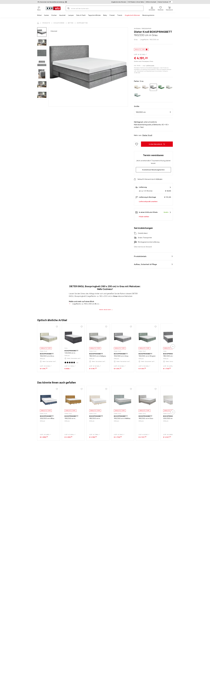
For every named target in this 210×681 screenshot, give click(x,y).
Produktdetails (140, 256)
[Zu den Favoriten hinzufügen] (136, 144)
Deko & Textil (80, 15)
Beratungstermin (148, 15)
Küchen (54, 15)
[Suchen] (68, 8)
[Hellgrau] (169, 87)
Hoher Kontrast (163, 2)
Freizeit (112, 15)
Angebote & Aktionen (132, 15)
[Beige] (137, 87)
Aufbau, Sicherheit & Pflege (145, 264)
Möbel (39, 15)
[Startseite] (38, 23)
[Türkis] (137, 95)
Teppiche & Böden (94, 15)
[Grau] (153, 87)
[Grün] (161, 87)
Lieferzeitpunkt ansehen (148, 201)
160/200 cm (141, 112)
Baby (105, 15)
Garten (46, 15)
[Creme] (145, 87)
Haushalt (62, 15)
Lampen (71, 15)
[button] (41, 32)
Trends (119, 15)
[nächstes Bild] (173, 346)
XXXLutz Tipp (140, 49)
